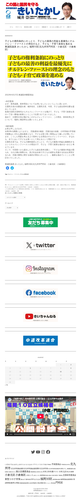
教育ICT (57, 475)
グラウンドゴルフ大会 (40, 464)
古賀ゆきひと (12, 471)
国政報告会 (34, 471)
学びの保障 (70, 471)
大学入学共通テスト (51, 472)
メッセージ (37, 27)
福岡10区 (46, 478)
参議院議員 (70, 468)
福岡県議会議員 (56, 479)
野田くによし (47, 483)
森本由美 (28, 479)
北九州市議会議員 (17, 468)
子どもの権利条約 (24, 174)
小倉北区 (10, 474)
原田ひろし (63, 468)
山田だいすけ (36, 475)
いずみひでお (9, 464)
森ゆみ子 (23, 479)
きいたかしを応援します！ (56, 27)
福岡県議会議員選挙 (67, 479)
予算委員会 (56, 464)
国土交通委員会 (23, 471)
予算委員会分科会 (65, 464)
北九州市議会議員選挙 (32, 468)
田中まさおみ (35, 479)
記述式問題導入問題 (34, 483)
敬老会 (61, 475)
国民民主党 (39, 471)
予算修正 (49, 464)
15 (61, 371)
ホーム (11, 27)
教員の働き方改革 (50, 475)
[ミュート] (70, 434)
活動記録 (44, 27)
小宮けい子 (29, 475)
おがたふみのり (18, 464)
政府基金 (43, 475)
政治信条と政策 (28, 27)
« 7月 (6, 385)
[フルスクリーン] (73, 434)
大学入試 (62, 471)
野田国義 (53, 483)
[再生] (7, 434)
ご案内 (68, 27)
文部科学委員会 (69, 475)
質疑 (41, 483)
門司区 (59, 482)
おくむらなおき (28, 464)
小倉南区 (21, 474)
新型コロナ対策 (12, 479)
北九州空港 (44, 468)
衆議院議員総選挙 (24, 483)
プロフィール (18, 27)
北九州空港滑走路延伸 (54, 468)
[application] (40, 416)
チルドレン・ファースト (14, 174)
